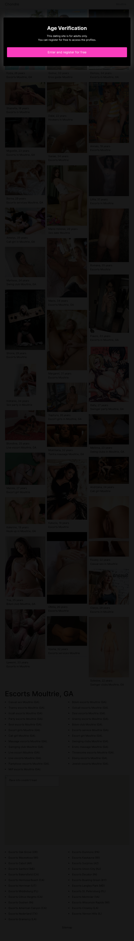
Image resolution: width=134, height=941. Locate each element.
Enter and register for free (67, 52)
